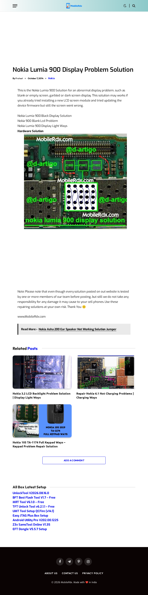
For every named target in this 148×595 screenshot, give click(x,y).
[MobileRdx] (74, 6)
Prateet (19, 78)
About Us (51, 573)
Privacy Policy (92, 573)
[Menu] (15, 6)
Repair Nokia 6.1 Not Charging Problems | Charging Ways (105, 395)
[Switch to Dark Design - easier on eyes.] (125, 5)
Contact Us (70, 573)
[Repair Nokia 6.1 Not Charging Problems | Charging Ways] (105, 372)
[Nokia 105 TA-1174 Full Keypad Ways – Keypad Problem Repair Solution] (42, 420)
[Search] (133, 6)
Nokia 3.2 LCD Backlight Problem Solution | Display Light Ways (41, 395)
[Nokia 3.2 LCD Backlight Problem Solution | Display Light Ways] (42, 372)
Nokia (51, 78)
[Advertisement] (74, 39)
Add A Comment (74, 460)
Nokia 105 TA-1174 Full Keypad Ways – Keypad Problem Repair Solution (39, 444)
